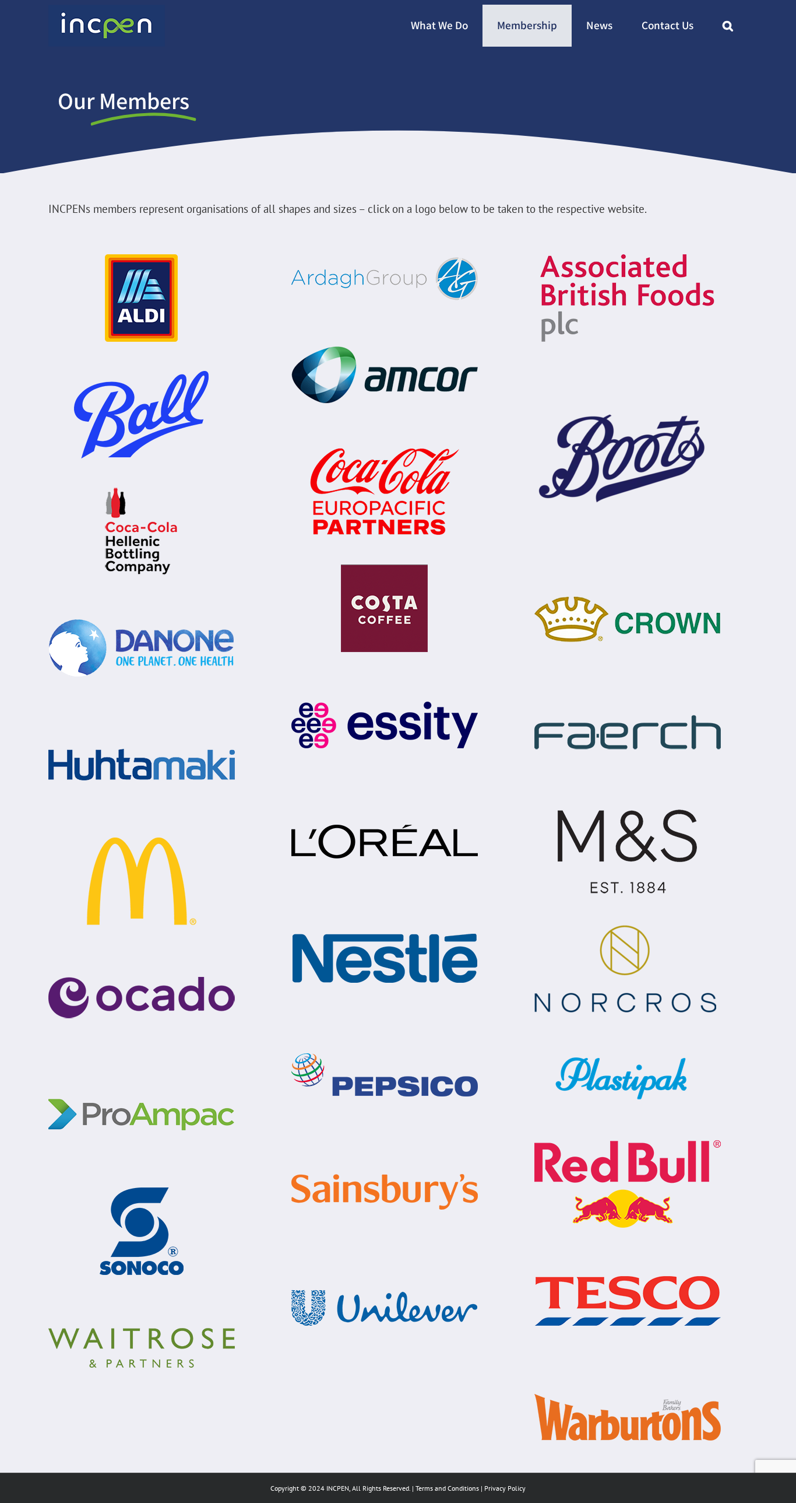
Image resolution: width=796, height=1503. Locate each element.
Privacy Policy (505, 1488)
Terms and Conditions (447, 1488)
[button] (728, 26)
